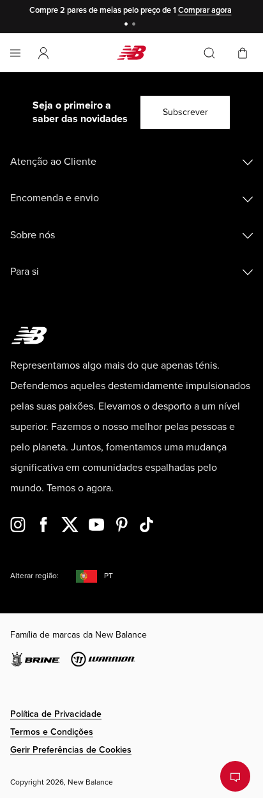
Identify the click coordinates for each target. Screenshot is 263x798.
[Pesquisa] (209, 53)
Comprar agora (205, 10)
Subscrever (185, 112)
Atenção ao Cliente (53, 161)
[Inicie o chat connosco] (235, 776)
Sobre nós (32, 235)
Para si (24, 271)
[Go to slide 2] (135, 25)
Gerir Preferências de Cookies (71, 749)
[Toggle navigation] (15, 53)
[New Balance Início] (131, 52)
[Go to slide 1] (128, 25)
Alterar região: (34, 576)
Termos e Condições (51, 731)
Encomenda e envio (54, 198)
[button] (43, 53)
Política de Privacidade (55, 714)
